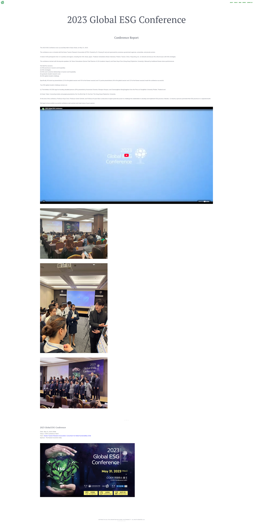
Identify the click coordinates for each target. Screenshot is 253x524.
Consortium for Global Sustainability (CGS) (78, 436)
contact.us (249, 2)
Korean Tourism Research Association (55, 436)
